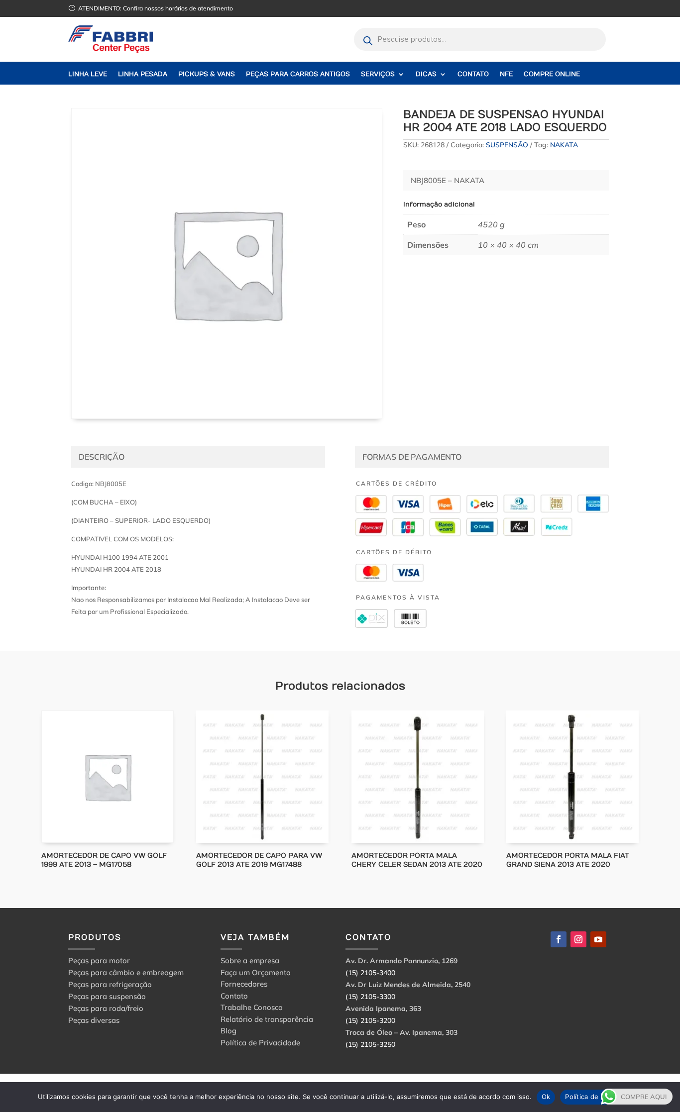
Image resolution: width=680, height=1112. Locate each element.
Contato (473, 74)
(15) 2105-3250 (370, 1044)
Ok (546, 1097)
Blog (228, 1032)
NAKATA (564, 144)
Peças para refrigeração (110, 984)
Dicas (426, 74)
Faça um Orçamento (256, 974)
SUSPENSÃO (507, 144)
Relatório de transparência (267, 1020)
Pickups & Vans (206, 74)
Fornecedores (244, 985)
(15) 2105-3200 (370, 1020)
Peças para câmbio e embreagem (126, 972)
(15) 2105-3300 (370, 996)
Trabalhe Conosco (252, 1009)
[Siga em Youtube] (598, 939)
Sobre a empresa (250, 962)
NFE (506, 74)
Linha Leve (87, 74)
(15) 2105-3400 (370, 972)
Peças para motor (99, 960)
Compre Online (552, 74)
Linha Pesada (142, 74)
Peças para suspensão (107, 996)
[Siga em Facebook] (559, 939)
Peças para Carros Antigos (298, 74)
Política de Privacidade (260, 1044)
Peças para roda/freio (105, 1008)
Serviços (378, 74)
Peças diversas (93, 1020)
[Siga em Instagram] (578, 939)
